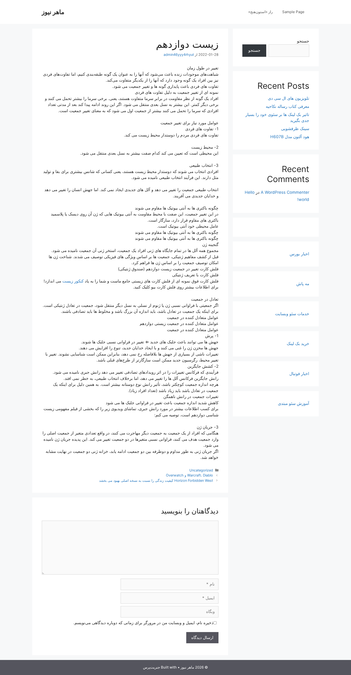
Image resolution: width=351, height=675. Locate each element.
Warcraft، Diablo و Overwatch (189, 475)
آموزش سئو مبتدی (293, 403)
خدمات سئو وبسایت (292, 313)
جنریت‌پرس (151, 667)
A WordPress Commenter (285, 192)
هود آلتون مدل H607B (289, 136)
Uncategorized (201, 470)
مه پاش (302, 283)
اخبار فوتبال (299, 373)
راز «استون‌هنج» (260, 12)
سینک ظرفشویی (295, 128)
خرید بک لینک (298, 343)
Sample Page (293, 12)
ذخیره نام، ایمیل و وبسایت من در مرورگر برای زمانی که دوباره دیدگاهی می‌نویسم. (143, 622)
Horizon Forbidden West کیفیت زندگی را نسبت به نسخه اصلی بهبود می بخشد (156, 480)
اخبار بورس (299, 253)
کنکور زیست (73, 281)
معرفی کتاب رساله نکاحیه (287, 106)
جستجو (303, 41)
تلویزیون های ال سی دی (288, 98)
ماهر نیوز (53, 12)
